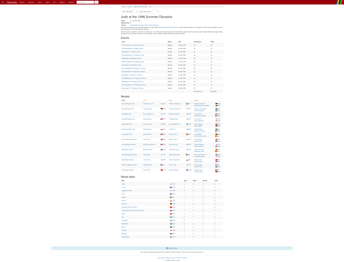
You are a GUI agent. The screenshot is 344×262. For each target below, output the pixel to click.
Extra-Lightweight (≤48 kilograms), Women (134, 68)
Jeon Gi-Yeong (147, 124)
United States (125, 237)
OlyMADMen (169, 260)
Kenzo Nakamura (148, 114)
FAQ (180, 258)
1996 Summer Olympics (140, 6)
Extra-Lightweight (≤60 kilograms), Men (133, 45)
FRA (219, 116)
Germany (124, 204)
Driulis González (147, 149)
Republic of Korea (127, 190)
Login (158, 258)
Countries (31, 2)
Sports (48, 2)
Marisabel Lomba (199, 151)
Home (124, 6)
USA (219, 114)
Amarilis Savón (198, 141)
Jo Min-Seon (146, 160)
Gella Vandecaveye (174, 155)
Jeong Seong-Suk (199, 156)
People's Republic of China (129, 207)
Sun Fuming (146, 170)
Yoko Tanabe (172, 165)
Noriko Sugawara (199, 144)
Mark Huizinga (198, 124)
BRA (219, 109)
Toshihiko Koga (173, 119)
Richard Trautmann (199, 104)
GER (219, 104)
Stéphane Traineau (199, 131)
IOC (54, 2)
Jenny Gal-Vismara (199, 155)
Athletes (22, 2)
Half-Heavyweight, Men (128, 129)
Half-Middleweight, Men (128, 119)
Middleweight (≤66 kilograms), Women (132, 81)
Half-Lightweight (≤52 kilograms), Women (133, 71)
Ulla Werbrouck (147, 165)
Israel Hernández (199, 110)
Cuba (123, 194)
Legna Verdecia (198, 146)
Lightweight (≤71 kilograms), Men (131, 52)
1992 (154, 32)
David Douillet (147, 134)
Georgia (124, 230)
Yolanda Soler (198, 139)
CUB (219, 110)
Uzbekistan (125, 220)
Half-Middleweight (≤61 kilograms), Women (134, 78)
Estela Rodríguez (174, 170)
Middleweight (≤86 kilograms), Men (132, 58)
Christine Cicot (198, 170)
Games (39, 2)
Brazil (123, 227)
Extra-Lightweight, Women (129, 139)
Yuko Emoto (146, 155)
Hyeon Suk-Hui (173, 144)
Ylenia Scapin (198, 165)
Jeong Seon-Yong (174, 149)
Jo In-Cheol (197, 119)
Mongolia (124, 233)
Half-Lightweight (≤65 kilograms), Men (132, 48)
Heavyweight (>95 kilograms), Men (131, 65)
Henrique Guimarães (200, 109)
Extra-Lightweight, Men (128, 104)
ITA (189, 104)
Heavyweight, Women (128, 170)
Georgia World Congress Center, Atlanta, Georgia (144, 25)
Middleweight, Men (127, 124)
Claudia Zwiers (198, 161)
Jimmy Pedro (198, 114)
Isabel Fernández (199, 149)
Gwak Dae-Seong (174, 114)
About (168, 258)
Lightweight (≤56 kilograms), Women (132, 75)
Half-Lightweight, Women (129, 144)
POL (164, 129)
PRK (164, 139)
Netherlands (125, 224)
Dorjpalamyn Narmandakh (201, 105)
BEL (218, 136)
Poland (124, 200)
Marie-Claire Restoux (149, 144)
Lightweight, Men (126, 114)
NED (219, 124)
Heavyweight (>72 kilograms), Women (132, 88)
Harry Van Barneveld (200, 136)
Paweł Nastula (147, 129)
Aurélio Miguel (198, 129)
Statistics (62, 2)
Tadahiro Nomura (148, 104)
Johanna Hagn (198, 172)
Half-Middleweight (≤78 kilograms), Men (133, 55)
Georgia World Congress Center (170, 27)
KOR (189, 114)
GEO (219, 121)
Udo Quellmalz (147, 109)
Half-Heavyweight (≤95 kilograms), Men (133, 62)
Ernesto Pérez (173, 134)
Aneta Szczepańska (174, 160)
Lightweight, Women (127, 149)
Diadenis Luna (198, 166)
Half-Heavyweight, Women (129, 165)
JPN (164, 104)
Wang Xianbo (198, 160)
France (124, 187)
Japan (123, 184)
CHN (219, 160)
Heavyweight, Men (127, 134)
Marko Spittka (198, 126)
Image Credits (174, 258)
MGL (219, 105)
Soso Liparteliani (199, 121)
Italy (123, 217)
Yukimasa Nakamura (175, 109)
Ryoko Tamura (173, 139)
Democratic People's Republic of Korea (133, 210)
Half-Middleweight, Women (129, 155)
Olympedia (12, 2)
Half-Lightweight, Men (128, 109)
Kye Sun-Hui (146, 139)
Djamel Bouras (147, 119)
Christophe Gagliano (200, 116)
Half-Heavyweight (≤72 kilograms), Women (134, 85)
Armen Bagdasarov (174, 124)
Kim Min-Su (172, 129)
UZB (189, 124)
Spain (123, 214)
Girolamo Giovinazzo (175, 104)
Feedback (71, 2)
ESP (189, 134)
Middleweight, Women (128, 160)
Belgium (124, 197)
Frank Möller (197, 134)
